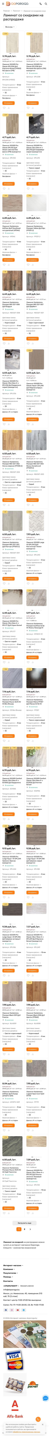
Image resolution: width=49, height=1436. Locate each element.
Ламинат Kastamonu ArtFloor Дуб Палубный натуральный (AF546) (11, 228)
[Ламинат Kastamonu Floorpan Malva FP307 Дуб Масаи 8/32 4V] (36, 678)
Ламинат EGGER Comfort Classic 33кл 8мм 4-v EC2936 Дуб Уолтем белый (36, 781)
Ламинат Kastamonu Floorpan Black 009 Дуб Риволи (11, 1015)
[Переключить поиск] (46, 4)
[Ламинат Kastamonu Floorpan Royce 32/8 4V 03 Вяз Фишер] (12, 678)
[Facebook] (5, 1310)
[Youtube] (17, 1310)
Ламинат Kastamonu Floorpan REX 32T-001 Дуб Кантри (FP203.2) (11, 544)
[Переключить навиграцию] (3, 4)
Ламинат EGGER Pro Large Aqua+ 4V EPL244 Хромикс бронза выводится (11, 860)
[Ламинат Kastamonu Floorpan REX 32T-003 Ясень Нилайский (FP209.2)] (36, 440)
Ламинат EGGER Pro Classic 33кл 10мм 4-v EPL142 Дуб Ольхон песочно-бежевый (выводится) (35, 1174)
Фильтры (9, 27)
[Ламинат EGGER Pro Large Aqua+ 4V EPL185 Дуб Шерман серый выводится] (36, 835)
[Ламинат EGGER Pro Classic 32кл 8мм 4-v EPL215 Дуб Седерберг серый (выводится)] (36, 124)
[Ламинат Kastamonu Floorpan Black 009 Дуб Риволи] (12, 991)
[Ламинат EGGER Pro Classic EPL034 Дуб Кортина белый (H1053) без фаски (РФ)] (12, 43)
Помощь (7, 1277)
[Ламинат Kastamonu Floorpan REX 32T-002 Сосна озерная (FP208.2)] (12, 440)
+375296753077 (10, 1286)
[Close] (42, 1424)
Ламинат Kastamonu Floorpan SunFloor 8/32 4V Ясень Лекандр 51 (35, 626)
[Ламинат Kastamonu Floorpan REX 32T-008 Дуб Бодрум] (12, 281)
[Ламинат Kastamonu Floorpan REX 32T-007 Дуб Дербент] (36, 281)
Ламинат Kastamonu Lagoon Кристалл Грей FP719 (35, 1094)
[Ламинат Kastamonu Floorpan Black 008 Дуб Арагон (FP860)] (36, 991)
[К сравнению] (8, 108)
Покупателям (9, 1273)
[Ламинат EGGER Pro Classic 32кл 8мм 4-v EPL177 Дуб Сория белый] (12, 599)
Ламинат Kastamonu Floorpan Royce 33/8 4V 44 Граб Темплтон (11, 1170)
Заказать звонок (27, 1286)
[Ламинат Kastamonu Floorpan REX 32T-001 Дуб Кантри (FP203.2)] (12, 521)
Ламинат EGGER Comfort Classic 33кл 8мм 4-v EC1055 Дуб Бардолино (12, 780)
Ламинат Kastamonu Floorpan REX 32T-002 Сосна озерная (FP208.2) (12, 464)
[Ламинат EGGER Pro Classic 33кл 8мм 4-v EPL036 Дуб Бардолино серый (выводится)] (12, 359)
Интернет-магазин (12, 1265)
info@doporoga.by (11, 1290)
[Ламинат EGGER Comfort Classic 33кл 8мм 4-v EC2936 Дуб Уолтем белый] (36, 757)
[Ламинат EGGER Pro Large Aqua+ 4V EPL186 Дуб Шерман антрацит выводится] (12, 913)
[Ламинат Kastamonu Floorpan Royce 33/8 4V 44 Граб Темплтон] (12, 1146)
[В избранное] (4, 108)
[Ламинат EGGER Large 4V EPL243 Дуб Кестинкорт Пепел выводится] (36, 521)
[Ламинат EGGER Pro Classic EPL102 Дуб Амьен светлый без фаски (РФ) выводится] (12, 124)
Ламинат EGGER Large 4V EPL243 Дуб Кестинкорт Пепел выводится (35, 545)
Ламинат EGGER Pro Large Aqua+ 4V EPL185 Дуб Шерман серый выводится (35, 860)
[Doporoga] (17, 4)
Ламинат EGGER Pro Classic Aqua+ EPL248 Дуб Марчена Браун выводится (35, 387)
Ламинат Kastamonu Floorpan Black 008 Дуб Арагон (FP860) (35, 1015)
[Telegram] (23, 1310)
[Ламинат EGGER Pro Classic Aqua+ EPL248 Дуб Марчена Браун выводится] (36, 359)
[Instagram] (11, 1310)
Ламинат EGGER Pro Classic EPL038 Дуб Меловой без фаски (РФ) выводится (36, 67)
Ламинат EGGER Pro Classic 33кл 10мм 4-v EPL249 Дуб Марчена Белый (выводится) (35, 938)
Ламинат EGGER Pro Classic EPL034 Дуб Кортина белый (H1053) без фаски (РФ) (11, 67)
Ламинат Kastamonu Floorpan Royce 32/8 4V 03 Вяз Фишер (11, 702)
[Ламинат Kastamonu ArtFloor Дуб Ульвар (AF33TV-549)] (12, 1070)
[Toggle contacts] (41, 4)
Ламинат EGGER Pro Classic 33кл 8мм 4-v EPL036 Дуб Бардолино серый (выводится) (11, 384)
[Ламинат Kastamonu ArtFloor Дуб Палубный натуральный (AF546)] (12, 205)
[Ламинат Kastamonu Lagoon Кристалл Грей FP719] (36, 1070)
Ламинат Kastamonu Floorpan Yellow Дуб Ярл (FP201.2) (35, 228)
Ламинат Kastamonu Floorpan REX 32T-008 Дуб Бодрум (11, 304)
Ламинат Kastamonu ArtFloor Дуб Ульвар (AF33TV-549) (10, 1094)
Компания (8, 1269)
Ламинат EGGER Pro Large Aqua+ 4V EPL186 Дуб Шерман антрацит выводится (11, 938)
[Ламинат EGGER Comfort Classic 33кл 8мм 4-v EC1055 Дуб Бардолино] (12, 757)
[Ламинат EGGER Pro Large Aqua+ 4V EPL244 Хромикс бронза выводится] (12, 835)
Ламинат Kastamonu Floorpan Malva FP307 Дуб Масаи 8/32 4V (34, 702)
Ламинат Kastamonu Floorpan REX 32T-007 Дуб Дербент (34, 304)
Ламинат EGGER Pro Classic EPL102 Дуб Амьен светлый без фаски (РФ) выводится (11, 149)
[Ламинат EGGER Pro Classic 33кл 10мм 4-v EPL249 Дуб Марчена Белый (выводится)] (36, 913)
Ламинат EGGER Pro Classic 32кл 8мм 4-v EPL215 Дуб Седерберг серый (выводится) (35, 149)
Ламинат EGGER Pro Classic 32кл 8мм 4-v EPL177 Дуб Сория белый (12, 623)
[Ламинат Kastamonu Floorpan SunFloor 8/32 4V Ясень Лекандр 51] (36, 599)
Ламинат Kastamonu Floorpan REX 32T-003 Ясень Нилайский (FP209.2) (35, 465)
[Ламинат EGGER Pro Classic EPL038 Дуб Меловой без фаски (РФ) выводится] (36, 43)
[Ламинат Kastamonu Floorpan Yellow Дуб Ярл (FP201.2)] (36, 205)
